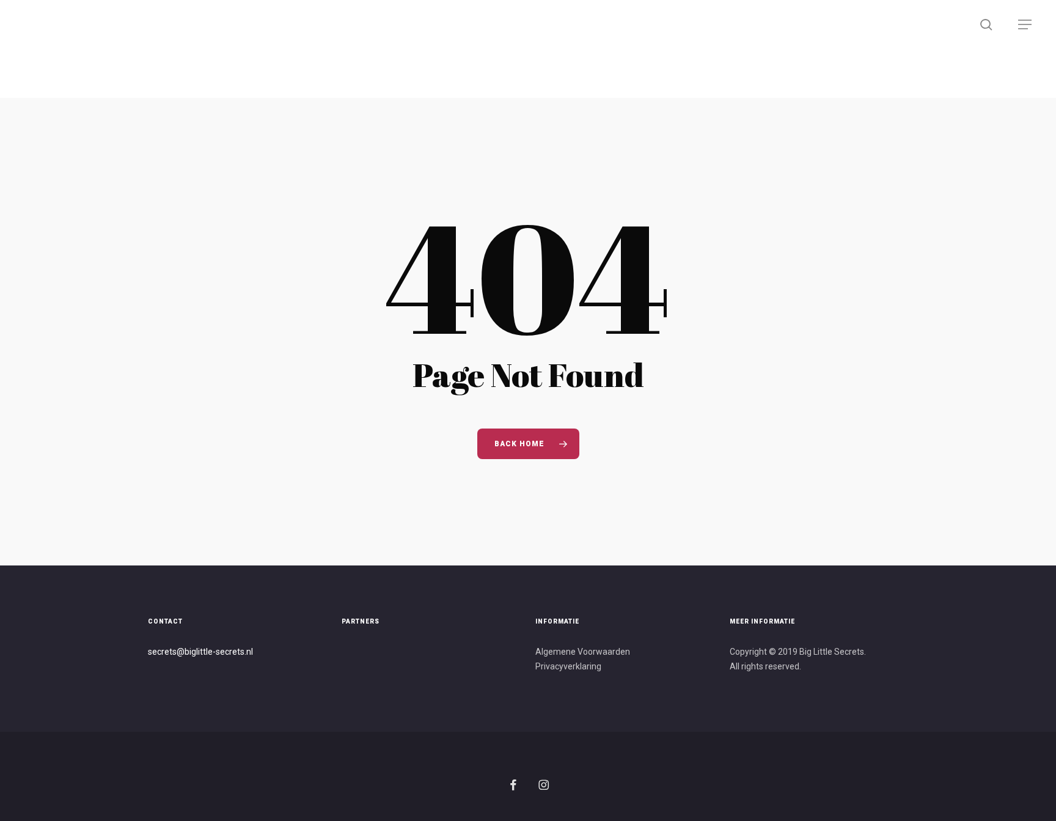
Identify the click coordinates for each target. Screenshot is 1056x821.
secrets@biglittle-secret (194, 652)
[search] (987, 24)
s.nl (246, 652)
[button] (1025, 24)
